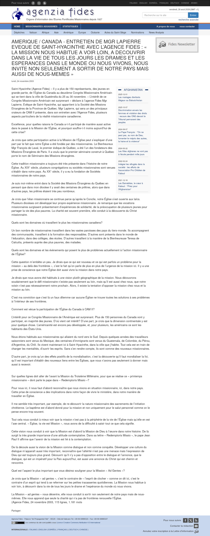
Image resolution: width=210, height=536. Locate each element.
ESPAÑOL (153, 2)
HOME (17, 26)
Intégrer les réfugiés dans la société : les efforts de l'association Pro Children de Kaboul (131, 169)
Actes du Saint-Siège (115, 32)
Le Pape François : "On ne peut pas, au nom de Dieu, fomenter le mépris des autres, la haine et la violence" (132, 137)
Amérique (68, 32)
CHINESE (185, 2)
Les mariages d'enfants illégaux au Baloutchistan (130, 99)
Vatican (33, 32)
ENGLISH (143, 2)
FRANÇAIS (163, 2)
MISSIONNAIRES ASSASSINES (41, 26)
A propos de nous (166, 26)
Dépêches (19, 32)
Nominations (137, 32)
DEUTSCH (174, 2)
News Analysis (156, 32)
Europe (82, 32)
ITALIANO (133, 2)
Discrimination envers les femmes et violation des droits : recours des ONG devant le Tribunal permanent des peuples (132, 116)
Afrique (45, 32)
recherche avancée (188, 19)
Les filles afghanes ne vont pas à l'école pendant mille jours (133, 153)
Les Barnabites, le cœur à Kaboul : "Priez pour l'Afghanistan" (130, 186)
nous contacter (187, 26)
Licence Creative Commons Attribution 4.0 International (78, 523)
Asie (56, 32)
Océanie (95, 32)
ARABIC (194, 2)
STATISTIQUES (70, 26)
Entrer (193, 15)
